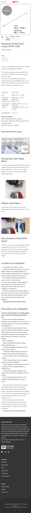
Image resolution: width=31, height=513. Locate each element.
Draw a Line (4, 492)
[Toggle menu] (2, 2)
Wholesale (4, 473)
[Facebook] (2, 452)
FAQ (2, 468)
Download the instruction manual (11, 132)
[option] (15, 19)
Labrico (3, 489)
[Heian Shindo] (15, 2)
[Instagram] (5, 452)
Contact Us (4, 470)
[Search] (5, 2)
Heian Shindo (7, 50)
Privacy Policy (5, 476)
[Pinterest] (8, 452)
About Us (4, 462)
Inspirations (4, 465)
